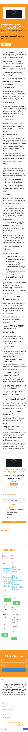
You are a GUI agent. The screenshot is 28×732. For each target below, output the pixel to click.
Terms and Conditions (7, 709)
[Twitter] (8, 725)
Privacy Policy (6, 711)
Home (2, 22)
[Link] (22, 725)
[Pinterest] (19, 725)
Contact (4, 706)
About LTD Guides (6, 703)
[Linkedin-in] (11, 725)
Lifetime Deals (4, 32)
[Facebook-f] (5, 725)
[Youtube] (16, 725)
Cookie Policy (6, 717)
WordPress (8, 22)
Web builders (15, 22)
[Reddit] (14, 725)
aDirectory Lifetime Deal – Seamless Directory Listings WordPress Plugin (8, 577)
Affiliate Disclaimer (7, 714)
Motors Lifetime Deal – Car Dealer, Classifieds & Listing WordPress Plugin (18, 578)
